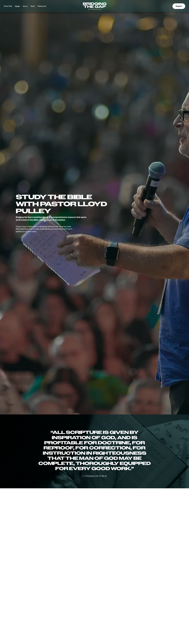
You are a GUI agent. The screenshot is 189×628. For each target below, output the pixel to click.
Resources (42, 6)
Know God (8, 6)
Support (179, 6)
